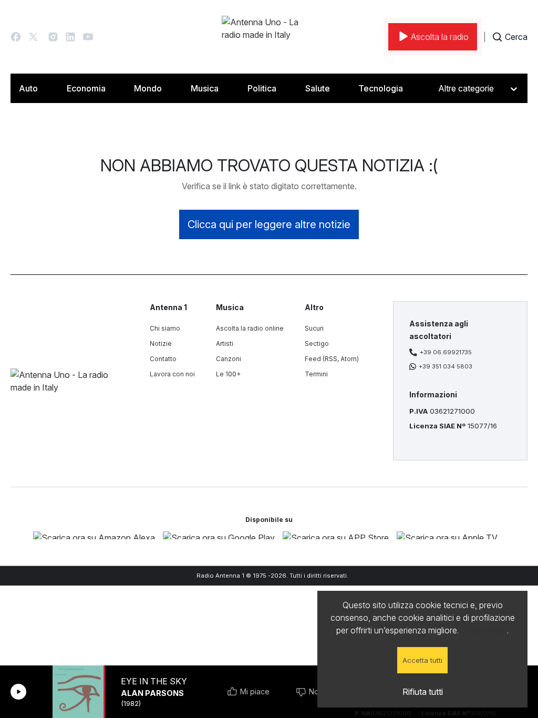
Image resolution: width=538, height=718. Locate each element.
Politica (261, 88)
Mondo (148, 88)
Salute (317, 88)
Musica (205, 88)
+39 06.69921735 (446, 352)
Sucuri (314, 328)
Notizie (161, 343)
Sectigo (317, 343)
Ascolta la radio (440, 37)
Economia (86, 88)
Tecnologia (380, 88)
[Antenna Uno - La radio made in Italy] (269, 37)
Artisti (224, 343)
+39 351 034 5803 (445, 366)
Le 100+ (228, 374)
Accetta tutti (422, 660)
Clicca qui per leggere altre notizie (269, 224)
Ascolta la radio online (250, 328)
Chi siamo (165, 328)
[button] (16, 37)
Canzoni (228, 359)
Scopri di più (484, 630)
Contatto (163, 359)
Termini (316, 374)
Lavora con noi (172, 374)
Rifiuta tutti (422, 691)
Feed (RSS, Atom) (332, 359)
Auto (28, 88)
